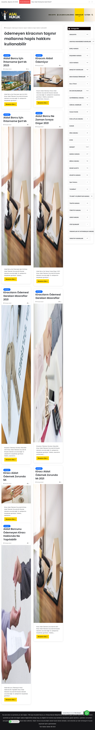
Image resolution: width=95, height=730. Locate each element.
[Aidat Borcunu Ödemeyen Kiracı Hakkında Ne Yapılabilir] (16, 614)
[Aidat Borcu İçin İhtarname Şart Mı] (16, 196)
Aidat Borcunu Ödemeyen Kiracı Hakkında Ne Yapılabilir (14, 534)
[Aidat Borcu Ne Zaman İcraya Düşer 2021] (48, 198)
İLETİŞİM (87, 15)
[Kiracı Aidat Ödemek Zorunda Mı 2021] (48, 553)
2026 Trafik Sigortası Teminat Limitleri (42, 2)
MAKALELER (79, 15)
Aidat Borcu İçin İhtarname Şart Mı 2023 (15, 62)
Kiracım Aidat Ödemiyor (44, 60)
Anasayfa (8, 28)
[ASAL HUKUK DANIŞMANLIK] (10, 14)
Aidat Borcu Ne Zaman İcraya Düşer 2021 (44, 119)
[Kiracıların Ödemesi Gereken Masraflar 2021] (16, 374)
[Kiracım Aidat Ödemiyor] (48, 77)
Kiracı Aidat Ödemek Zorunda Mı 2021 (46, 475)
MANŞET (6, 55)
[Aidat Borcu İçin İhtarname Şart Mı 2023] (16, 80)
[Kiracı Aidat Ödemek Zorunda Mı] (16, 494)
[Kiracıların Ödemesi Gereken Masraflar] (48, 373)
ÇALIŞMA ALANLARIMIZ (66, 15)
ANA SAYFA (52, 15)
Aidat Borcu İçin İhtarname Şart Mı (15, 119)
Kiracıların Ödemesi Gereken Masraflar (48, 296)
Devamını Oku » (10, 104)
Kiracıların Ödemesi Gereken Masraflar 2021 (16, 296)
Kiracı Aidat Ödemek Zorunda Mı (14, 476)
